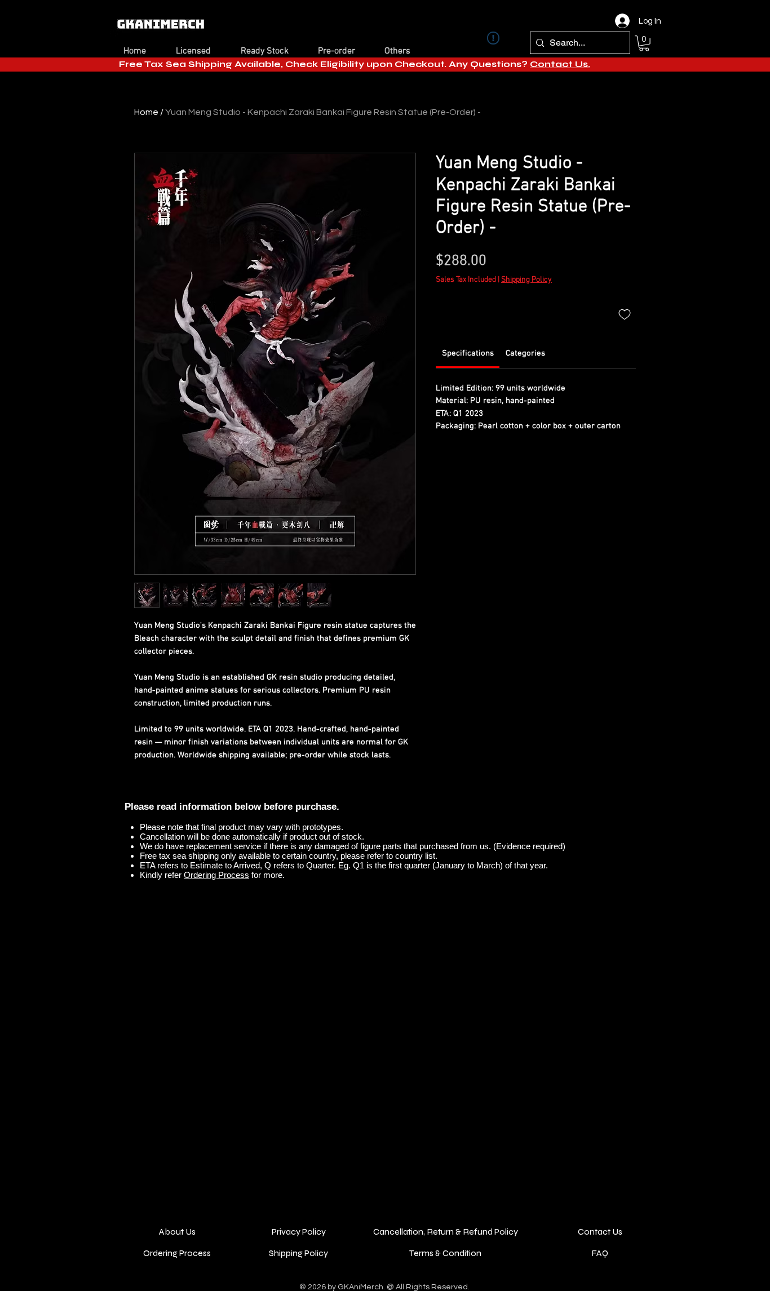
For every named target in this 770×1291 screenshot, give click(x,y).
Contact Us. (560, 64)
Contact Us (600, 1231)
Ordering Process (216, 875)
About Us (177, 1231)
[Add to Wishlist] (624, 314)
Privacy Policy (299, 1231)
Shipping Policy (526, 280)
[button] (644, 43)
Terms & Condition (445, 1253)
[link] (468, 353)
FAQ (599, 1253)
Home (146, 112)
